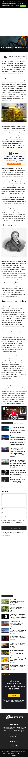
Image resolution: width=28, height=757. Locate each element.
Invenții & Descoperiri (9, 34)
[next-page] (5, 487)
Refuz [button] (12, 5)
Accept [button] (23, 5)
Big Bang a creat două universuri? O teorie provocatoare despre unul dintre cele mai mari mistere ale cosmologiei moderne (17, 452)
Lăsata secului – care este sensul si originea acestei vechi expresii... (17, 666)
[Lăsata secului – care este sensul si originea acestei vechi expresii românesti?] (5, 667)
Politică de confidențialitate (16, 751)
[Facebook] (12, 745)
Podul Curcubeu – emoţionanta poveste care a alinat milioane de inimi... (18, 630)
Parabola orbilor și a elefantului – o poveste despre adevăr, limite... (16, 623)
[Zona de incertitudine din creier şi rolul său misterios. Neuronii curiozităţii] (5, 472)
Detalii (17, 5)
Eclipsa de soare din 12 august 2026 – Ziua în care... (18, 637)
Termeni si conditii (5, 751)
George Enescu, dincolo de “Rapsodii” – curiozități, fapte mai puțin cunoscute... (18, 616)
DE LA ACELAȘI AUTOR (19, 423)
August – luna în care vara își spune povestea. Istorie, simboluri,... (18, 659)
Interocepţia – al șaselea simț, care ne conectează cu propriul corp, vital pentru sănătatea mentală (18, 429)
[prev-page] (2, 487)
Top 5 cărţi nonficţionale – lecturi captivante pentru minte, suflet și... (17, 601)
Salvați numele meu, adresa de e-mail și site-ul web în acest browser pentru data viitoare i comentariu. (13, 522)
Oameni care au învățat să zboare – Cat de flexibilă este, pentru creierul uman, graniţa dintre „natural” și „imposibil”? (18, 463)
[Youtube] (16, 745)
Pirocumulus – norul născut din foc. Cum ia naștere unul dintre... (18, 645)
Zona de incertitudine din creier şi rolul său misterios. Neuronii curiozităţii (18, 472)
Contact (24, 751)
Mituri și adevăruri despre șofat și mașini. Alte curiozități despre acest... (17, 652)
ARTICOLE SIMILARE (7, 423)
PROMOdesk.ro (14, 736)
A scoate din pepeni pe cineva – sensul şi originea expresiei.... (18, 608)
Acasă (2, 34)
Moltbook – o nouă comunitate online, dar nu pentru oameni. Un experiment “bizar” (17, 480)
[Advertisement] (14, 19)
